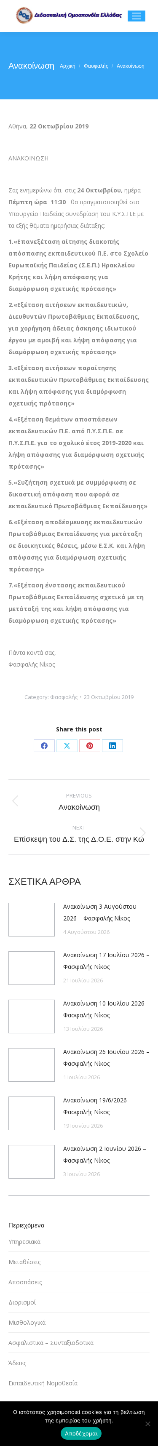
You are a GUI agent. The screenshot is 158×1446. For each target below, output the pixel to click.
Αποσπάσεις (25, 1282)
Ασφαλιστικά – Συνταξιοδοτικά (51, 1343)
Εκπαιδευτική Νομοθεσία (43, 1383)
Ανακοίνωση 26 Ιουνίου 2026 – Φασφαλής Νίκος (106, 1057)
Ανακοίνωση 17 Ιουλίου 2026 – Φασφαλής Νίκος (106, 961)
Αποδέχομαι (81, 1433)
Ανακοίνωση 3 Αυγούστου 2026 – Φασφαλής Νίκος (100, 912)
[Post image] (31, 919)
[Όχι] (147, 1423)
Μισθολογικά (27, 1322)
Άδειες (17, 1363)
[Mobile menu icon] (136, 16)
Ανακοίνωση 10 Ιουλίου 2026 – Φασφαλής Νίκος (106, 1009)
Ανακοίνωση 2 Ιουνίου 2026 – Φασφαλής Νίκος (104, 1154)
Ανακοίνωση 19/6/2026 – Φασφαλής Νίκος (97, 1106)
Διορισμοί (22, 1302)
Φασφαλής (64, 697)
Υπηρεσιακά (24, 1242)
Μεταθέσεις (24, 1262)
